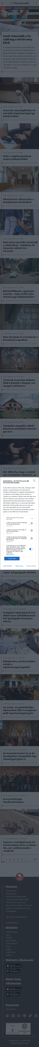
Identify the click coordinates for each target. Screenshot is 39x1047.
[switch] (31, 523)
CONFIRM (12, 558)
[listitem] (19, 518)
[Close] (35, 481)
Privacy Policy (31, 566)
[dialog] (19, 523)
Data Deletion (7, 566)
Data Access (19, 566)
